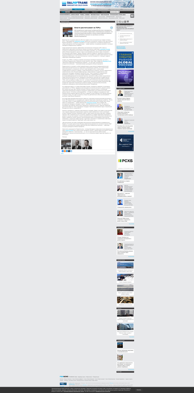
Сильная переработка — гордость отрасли (69, 14)
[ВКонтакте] (63, 151)
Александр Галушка (79, 41)
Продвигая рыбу (120, 340)
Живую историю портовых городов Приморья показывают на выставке (125, 319)
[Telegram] (71, 151)
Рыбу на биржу (102, 16)
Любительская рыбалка (65, 19)
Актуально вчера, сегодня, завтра (117, 14)
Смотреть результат (120, 46)
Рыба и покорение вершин (125, 282)
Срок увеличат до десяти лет (126, 33)
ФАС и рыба (122, 18)
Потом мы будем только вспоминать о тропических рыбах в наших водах (123, 220)
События (119, 308)
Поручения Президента (65, 16)
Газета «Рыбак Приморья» (103, 9)
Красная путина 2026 (103, 18)
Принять (139, 390)
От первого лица (121, 88)
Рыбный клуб (104, 12)
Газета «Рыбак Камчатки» (128, 9)
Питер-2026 (87, 16)
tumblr (125, 21)
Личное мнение (120, 227)
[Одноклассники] (65, 151)
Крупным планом (121, 260)
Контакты (66, 9)
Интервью (119, 171)
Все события (132, 336)
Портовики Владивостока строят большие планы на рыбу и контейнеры (125, 333)
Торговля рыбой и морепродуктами (75, 18)
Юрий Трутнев (69, 130)
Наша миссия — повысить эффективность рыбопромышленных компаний (124, 195)
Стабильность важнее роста (124, 207)
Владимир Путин (107, 61)
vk (117, 21)
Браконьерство (94, 16)
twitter (120, 21)
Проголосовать (121, 48)
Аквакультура (118, 16)
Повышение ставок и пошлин (90, 18)
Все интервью (131, 223)
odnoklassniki (123, 21)
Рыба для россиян (105, 14)
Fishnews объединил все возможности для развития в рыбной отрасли (124, 239)
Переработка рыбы (65, 21)
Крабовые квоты (85, 12)
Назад (62, 153)
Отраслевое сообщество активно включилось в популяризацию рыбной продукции (125, 113)
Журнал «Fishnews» (78, 9)
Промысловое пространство (77, 16)
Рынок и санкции (63, 18)
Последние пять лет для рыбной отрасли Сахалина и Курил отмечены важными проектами (125, 127)
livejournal (128, 21)
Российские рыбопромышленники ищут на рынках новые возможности (125, 252)
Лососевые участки (95, 14)
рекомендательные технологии (103, 391)
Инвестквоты (95, 12)
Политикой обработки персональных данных (74, 391)
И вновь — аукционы (85, 14)
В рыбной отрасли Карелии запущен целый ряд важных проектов (123, 100)
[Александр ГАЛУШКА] (77, 149)
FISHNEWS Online (76, 12)
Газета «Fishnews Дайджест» (90, 9)
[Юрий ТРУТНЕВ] (87, 149)
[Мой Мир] (67, 151)
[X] (69, 151)
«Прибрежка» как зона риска (125, 304)
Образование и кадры (113, 18)
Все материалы (131, 131)
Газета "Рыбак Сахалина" (115, 9)
